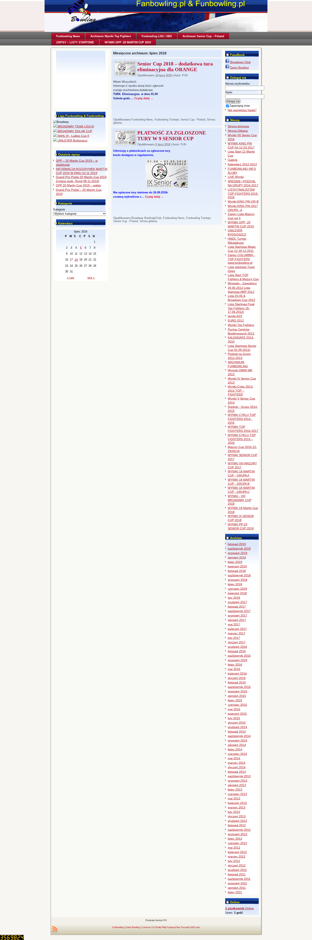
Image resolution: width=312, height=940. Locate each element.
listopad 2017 (237, 606)
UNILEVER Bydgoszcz (72, 140)
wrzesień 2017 (237, 615)
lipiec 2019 (235, 562)
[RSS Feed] (54, 929)
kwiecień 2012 (237, 852)
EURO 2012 (236, 320)
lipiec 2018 (235, 584)
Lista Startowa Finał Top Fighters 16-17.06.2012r (241, 308)
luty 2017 (234, 637)
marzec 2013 (236, 807)
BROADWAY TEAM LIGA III (75, 126)
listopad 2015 (237, 682)
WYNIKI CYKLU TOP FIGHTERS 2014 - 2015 (242, 418)
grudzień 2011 (237, 870)
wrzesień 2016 (237, 660)
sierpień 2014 (237, 745)
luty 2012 (234, 861)
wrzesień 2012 (237, 834)
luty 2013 (234, 812)
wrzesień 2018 (237, 579)
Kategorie (59, 209)
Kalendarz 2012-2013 (242, 164)
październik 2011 (239, 878)
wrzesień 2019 (237, 553)
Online (239, 908)
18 (76, 259)
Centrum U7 (148, 927)
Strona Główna (238, 130)
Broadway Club (240, 62)
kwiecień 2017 (237, 629)
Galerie (233, 160)
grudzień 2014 (237, 727)
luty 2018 (234, 597)
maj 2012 (234, 847)
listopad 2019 (237, 544)
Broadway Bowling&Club (146, 218)
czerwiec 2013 (237, 794)
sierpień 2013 (237, 785)
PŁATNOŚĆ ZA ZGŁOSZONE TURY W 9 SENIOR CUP (171, 135)
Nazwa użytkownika (237, 83)
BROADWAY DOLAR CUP (74, 131)
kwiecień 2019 (237, 566)
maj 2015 (234, 709)
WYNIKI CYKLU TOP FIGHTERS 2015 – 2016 (242, 439)
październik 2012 (239, 829)
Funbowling (118, 927)
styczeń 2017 (237, 642)
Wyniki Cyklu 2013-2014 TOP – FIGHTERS (240, 390)
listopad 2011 (237, 874)
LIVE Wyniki (236, 177)
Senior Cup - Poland (193, 119)
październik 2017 (239, 611)
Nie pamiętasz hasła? (242, 110)
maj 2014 (234, 758)
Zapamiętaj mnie (239, 105)
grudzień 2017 (237, 602)
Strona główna (148, 221)
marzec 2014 (236, 762)
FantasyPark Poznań (178, 927)
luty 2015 (234, 718)
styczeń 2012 (237, 865)
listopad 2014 (237, 731)
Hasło (228, 92)
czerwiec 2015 (237, 704)
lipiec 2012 (235, 838)
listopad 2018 (237, 571)
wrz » (91, 277)
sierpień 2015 (237, 696)
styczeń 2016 (237, 678)
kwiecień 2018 (237, 593)
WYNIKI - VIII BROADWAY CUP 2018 (239, 500)
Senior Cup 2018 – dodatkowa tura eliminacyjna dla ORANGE (175, 66)
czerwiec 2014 (237, 754)
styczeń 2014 (237, 767)
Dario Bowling (239, 67)
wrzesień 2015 (237, 691)
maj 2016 (234, 669)
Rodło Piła (160, 927)
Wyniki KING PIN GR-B (243, 201)
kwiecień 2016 (237, 673)
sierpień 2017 (237, 620)
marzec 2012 (236, 856)
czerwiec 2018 (237, 588)
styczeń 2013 (237, 816)
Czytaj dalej (143, 98)
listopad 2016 (237, 651)
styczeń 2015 (237, 722)
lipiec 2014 (235, 749)
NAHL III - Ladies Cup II (73, 136)
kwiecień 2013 (237, 803)
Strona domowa (238, 126)
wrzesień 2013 (237, 780)
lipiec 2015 (235, 700)
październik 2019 (239, 548)
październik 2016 (239, 655)
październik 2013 (239, 776)
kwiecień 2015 (237, 713)
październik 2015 (239, 687)
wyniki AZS (235, 316)
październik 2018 (239, 575)
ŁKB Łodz (195, 927)
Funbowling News (142, 119)
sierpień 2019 (237, 557)
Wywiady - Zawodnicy (242, 283)
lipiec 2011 (235, 892)
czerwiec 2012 (237, 843)
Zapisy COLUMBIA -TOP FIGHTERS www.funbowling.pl (241, 259)
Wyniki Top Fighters (241, 325)
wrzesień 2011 (237, 883)
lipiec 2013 (235, 789)
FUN (185, 75)
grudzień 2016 (237, 646)
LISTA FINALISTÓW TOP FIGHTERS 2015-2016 (243, 193)
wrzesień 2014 (237, 740)
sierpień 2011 (237, 887)
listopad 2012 (237, 825)
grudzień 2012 (237, 820)
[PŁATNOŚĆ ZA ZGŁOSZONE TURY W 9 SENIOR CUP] (125, 143)
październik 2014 (239, 736)
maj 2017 (234, 624)
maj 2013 (234, 798)
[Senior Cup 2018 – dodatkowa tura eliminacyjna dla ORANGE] (125, 74)
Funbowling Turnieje (167, 119)
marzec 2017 (236, 633)
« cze (70, 277)
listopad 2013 (237, 771)
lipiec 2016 (235, 664)
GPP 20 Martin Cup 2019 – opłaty (78, 185)
